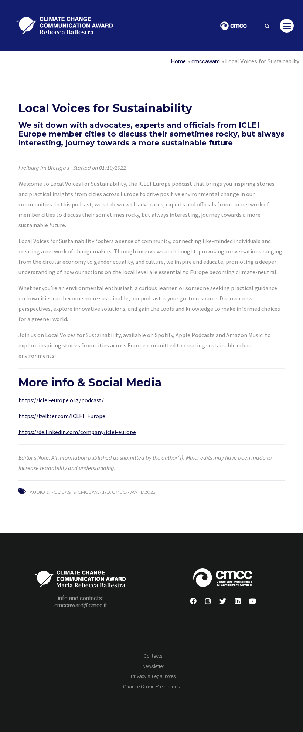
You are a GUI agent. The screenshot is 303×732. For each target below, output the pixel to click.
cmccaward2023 (134, 492)
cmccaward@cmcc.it (80, 605)
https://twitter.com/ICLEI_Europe (61, 416)
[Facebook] (193, 601)
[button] (267, 27)
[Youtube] (252, 601)
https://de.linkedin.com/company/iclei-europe (77, 432)
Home (178, 61)
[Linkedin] (237, 601)
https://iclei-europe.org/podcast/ (61, 400)
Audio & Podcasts (53, 492)
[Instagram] (208, 601)
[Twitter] (222, 601)
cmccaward (205, 61)
